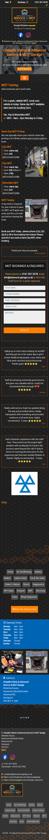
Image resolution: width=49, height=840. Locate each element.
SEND (23, 330)
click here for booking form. (17, 108)
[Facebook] (20, 34)
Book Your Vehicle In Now (25, 609)
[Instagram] (28, 34)
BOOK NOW (23, 69)
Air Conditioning (24, 571)
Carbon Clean (20, 578)
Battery (38, 571)
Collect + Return (12, 584)
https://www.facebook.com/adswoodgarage (21, 777)
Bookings (22, 2)
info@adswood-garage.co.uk (18, 277)
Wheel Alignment (29, 597)
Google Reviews (21, 25)
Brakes (7, 578)
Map (7, 2)
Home (10, 571)
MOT (30, 590)
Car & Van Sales (37, 578)
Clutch (26, 584)
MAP (16, 701)
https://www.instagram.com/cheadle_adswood (23, 780)
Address (10, 678)
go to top (24, 717)
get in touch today (36, 138)
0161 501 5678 (30, 274)
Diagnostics (38, 584)
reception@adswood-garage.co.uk (18, 774)
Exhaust (21, 590)
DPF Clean (9, 590)
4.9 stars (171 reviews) (25, 28)
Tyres (14, 597)
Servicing (40, 590)
